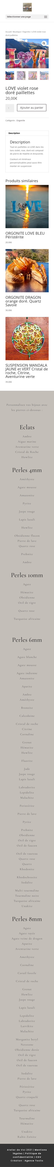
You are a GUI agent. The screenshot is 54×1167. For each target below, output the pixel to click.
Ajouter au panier (31, 108)
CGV (38, 1157)
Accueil (8, 31)
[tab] (27, 133)
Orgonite (26, 31)
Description (14, 133)
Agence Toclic (34, 1160)
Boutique (17, 31)
